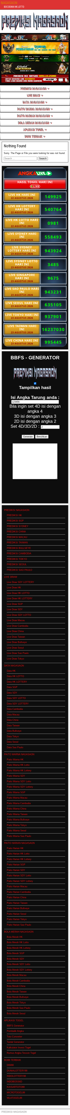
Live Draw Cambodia (17, 626)
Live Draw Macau (16, 620)
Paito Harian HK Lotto (18, 853)
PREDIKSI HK (14, 515)
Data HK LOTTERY (17, 681)
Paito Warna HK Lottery (19, 770)
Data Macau (13, 714)
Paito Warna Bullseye (18, 819)
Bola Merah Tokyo (16, 1002)
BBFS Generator (15, 1025)
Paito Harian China (16, 897)
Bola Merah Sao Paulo (18, 1008)
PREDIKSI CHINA (16, 531)
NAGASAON (9, 3)
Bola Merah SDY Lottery (19, 969)
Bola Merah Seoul (16, 1013)
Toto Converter (14, 1036)
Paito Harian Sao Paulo (19, 924)
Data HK (11, 671)
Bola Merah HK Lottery (19, 948)
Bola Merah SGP (15, 953)
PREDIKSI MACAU (17, 537)
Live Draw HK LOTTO (18, 593)
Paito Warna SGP (16, 792)
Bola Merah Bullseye (17, 997)
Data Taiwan (13, 725)
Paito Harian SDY (16, 870)
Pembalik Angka (15, 1031)
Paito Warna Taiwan (17, 814)
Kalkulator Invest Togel (19, 1047)
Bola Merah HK (15, 937)
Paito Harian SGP (16, 864)
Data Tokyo (13, 736)
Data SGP (12, 687)
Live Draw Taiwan (16, 636)
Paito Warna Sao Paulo (19, 836)
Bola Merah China (16, 986)
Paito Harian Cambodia (19, 892)
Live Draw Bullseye (17, 642)
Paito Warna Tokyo (17, 825)
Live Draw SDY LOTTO (19, 615)
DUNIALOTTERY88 (17, 1070)
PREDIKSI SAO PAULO (19, 570)
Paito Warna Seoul (16, 830)
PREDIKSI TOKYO (17, 559)
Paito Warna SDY (16, 776)
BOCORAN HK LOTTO (14, 6)
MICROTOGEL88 (16, 1092)
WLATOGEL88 (14, 1098)
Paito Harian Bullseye (18, 908)
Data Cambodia (15, 709)
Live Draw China (15, 631)
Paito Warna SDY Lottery (20, 786)
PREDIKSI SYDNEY (17, 526)
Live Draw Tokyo (15, 658)
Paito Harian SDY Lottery (20, 881)
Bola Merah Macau (16, 975)
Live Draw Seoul (15, 647)
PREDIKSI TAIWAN (17, 542)
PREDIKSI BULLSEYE (19, 548)
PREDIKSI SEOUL (17, 564)
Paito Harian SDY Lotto (19, 875)
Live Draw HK (14, 587)
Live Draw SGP (15, 604)
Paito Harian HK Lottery (19, 859)
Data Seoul (12, 741)
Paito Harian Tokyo (17, 919)
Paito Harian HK (15, 848)
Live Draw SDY (15, 609)
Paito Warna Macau (17, 797)
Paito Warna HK (15, 759)
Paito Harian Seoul (16, 914)
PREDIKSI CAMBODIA (19, 553)
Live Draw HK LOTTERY (19, 598)
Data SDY (12, 692)
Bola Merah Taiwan (17, 991)
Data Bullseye (14, 731)
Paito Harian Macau (17, 886)
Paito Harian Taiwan (17, 903)
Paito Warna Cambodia (19, 803)
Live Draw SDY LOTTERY (20, 582)
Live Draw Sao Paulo (18, 653)
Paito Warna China (16, 808)
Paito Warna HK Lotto (18, 765)
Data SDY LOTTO (16, 698)
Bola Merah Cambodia (18, 980)
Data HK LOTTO (15, 676)
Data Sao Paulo (15, 747)
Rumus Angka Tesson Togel (21, 1053)
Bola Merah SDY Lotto (18, 964)
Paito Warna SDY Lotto (19, 781)
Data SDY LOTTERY (18, 703)
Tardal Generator (15, 1042)
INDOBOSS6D (14, 1081)
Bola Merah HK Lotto (18, 942)
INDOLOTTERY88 (16, 1076)
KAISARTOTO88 (16, 1087)
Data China (12, 720)
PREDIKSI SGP (15, 520)
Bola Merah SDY (15, 958)
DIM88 (10, 1065)
